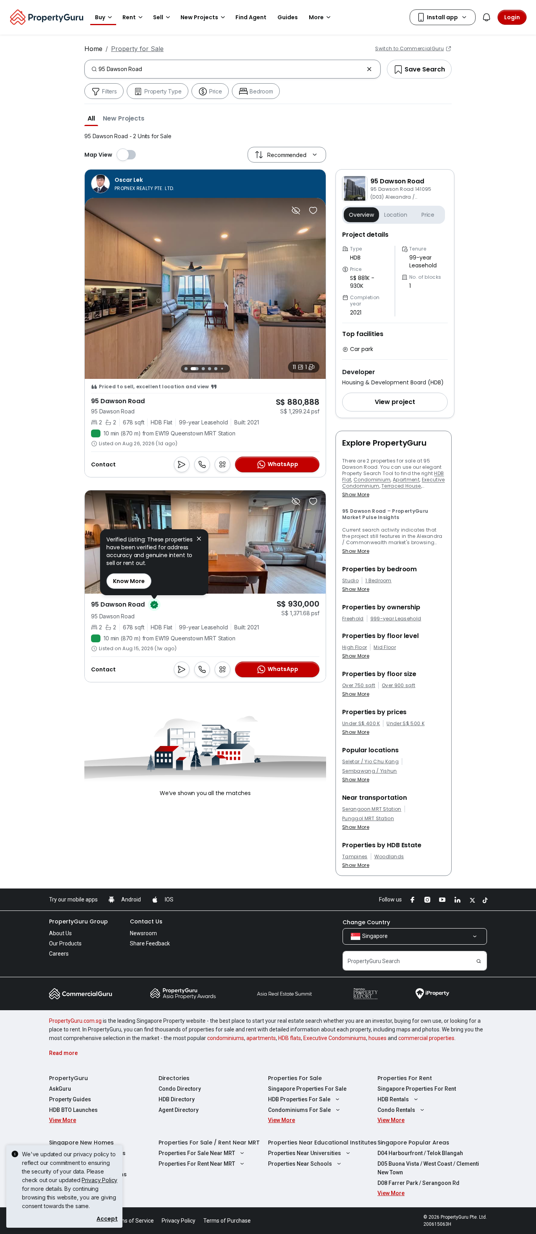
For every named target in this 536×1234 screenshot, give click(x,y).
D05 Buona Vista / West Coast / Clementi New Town (428, 1168)
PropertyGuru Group (78, 921)
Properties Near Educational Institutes (322, 1142)
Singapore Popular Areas (413, 1142)
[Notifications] (486, 17)
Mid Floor (385, 647)
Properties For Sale (295, 1078)
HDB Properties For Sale (299, 1099)
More (316, 17)
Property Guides (70, 1099)
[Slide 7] (228, 368)
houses (377, 1038)
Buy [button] (100, 17)
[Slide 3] (203, 368)
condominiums (225, 1038)
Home (93, 49)
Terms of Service (132, 1221)
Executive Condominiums (334, 1038)
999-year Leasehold (395, 619)
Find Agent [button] (250, 17)
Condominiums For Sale (299, 1110)
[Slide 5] (215, 368)
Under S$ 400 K (361, 723)
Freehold (353, 619)
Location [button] (395, 215)
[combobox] (230, 69)
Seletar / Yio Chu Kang (370, 762)
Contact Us (146, 921)
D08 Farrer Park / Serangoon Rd (418, 1183)
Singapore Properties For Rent (416, 1089)
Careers (59, 954)
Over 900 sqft (398, 685)
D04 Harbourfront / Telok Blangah (420, 1153)
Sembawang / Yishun (369, 771)
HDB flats (289, 1038)
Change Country (366, 922)
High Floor (354, 647)
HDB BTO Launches (73, 1110)
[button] (91, 118)
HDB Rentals (393, 1099)
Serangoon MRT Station (371, 809)
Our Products (65, 943)
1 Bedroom (378, 581)
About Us (60, 933)
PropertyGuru (68, 1078)
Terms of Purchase (227, 1221)
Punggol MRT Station (368, 818)
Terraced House (401, 486)
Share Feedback (150, 943)
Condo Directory (180, 1089)
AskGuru (60, 1089)
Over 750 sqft (358, 685)
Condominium (372, 479)
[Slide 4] (209, 368)
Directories (174, 1078)
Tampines (355, 857)
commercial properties (426, 1038)
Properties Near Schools (300, 1164)
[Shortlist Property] (313, 210)
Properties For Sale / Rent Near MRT (209, 1142)
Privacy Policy (99, 1180)
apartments (261, 1038)
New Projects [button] (199, 17)
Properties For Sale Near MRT (197, 1153)
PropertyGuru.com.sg (75, 1021)
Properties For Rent (404, 1078)
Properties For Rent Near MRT (197, 1164)
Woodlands (389, 857)
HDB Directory (177, 1099)
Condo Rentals (396, 1110)
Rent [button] (129, 17)
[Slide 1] (186, 368)
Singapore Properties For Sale (307, 1089)
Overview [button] (361, 215)
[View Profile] (133, 183)
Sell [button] (158, 17)
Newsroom (143, 933)
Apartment (406, 479)
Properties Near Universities (304, 1153)
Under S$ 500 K (405, 723)
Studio (350, 581)
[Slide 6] (222, 368)
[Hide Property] (296, 210)
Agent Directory (179, 1110)
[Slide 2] (195, 368)
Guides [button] (287, 17)
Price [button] (427, 215)
